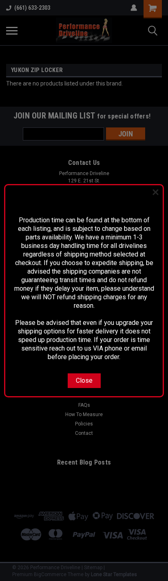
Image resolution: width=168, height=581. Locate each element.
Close (84, 380)
